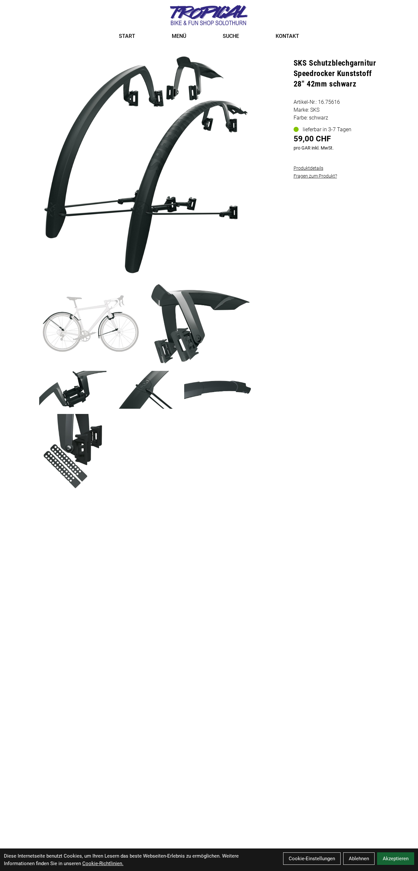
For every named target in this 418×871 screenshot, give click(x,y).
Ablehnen (359, 859)
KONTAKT (287, 36)
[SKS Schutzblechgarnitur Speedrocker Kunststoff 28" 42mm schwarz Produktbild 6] (72, 453)
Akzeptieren (396, 859)
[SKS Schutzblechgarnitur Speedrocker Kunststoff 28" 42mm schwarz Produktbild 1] (91, 324)
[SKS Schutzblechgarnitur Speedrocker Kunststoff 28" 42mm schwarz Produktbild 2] (199, 324)
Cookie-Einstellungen (312, 859)
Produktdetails (308, 168)
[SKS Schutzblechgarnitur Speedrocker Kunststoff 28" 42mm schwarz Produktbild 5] (217, 390)
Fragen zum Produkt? (315, 176)
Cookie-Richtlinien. (102, 863)
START (127, 36)
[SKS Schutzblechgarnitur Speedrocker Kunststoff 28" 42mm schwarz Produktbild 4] (145, 390)
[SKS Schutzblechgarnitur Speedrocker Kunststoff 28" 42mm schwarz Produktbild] (145, 165)
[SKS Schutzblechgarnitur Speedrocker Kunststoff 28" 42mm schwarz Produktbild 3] (72, 390)
